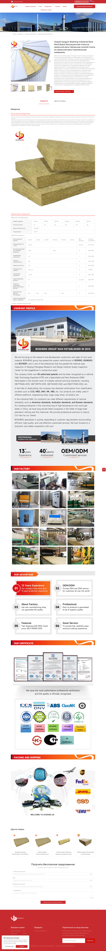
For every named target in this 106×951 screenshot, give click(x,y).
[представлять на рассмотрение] (87, 2)
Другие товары (60, 101)
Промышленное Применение (45, 34)
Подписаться (90, 940)
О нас (40, 6)
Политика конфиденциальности (65, 946)
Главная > (15, 34)
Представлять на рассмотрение (53, 902)
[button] (13, 61)
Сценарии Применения (30, 34)
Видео (65, 6)
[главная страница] (14, 6)
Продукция (47, 6)
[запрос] (104, 469)
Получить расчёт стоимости (84, 6)
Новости (57, 6)
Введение (44, 101)
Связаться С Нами (46, 10)
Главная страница (30, 6)
